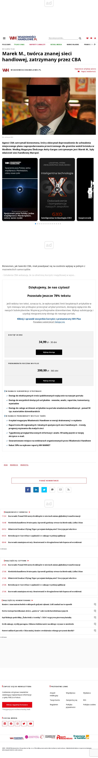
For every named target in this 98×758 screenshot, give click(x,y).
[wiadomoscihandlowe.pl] (23, 38)
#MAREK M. (14, 465)
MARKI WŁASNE (73, 44)
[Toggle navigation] (4, 38)
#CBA (6, 465)
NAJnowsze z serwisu (16, 512)
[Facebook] (28, 489)
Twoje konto (55, 700)
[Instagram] (17, 723)
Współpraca (70, 693)
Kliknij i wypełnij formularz (17, 705)
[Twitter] (44, 489)
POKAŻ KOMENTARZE (49, 481)
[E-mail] (60, 489)
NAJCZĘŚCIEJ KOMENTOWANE (16, 600)
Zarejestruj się (71, 700)
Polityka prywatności (70, 705)
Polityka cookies (89, 704)
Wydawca (87, 693)
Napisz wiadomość (88, 71)
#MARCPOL (24, 465)
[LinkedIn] (4, 723)
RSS (84, 700)
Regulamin (54, 704)
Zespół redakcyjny (54, 694)
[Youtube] (30, 723)
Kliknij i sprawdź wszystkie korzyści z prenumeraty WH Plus (49, 319)
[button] (35, 223)
